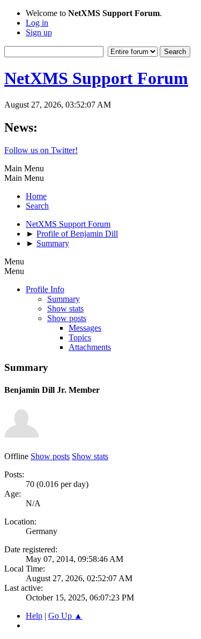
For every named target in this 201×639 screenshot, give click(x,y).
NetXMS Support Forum (96, 78)
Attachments (90, 347)
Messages (85, 327)
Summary (63, 298)
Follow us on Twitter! (41, 150)
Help (34, 615)
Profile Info (45, 289)
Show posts (66, 318)
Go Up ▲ (65, 615)
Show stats (65, 308)
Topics (80, 337)
